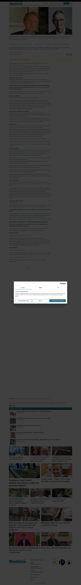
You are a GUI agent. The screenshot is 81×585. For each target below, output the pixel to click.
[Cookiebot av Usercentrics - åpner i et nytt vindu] (61, 284)
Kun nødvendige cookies (23, 300)
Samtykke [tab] (23, 287)
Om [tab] (58, 287)
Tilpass (39, 300)
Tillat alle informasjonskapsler (57, 300)
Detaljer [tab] (40, 287)
